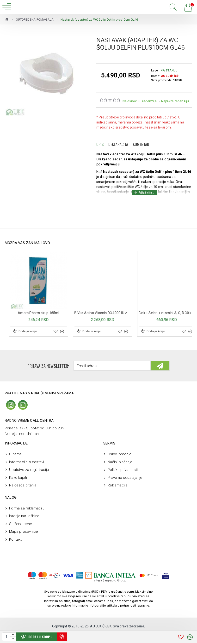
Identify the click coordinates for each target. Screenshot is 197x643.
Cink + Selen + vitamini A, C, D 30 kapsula (98, 313)
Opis (100, 144)
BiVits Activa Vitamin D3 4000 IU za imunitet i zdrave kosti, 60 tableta (34, 313)
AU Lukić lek (170, 76)
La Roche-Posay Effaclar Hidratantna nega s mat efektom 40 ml (162, 313)
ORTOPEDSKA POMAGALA (35, 19)
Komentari (141, 144)
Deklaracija (118, 144)
